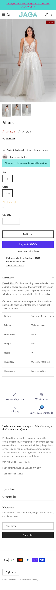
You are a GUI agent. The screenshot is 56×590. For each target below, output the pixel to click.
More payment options (28, 251)
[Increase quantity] (17, 221)
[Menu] (3, 14)
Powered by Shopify (30, 579)
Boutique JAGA (15, 579)
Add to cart (28, 234)
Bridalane (10, 138)
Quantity (6, 214)
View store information (15, 265)
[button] (28, 156)
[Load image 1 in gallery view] (28, 60)
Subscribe (28, 535)
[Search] (10, 14)
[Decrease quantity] (5, 221)
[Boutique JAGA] (28, 14)
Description (8, 277)
